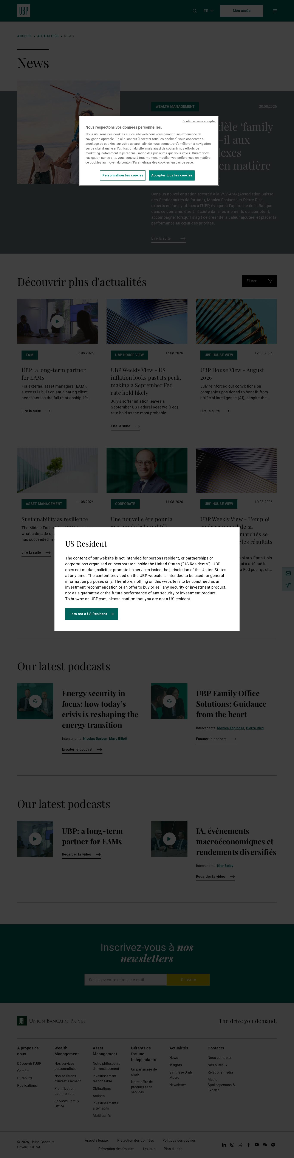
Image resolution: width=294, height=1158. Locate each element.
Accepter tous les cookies (171, 175)
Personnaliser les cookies (122, 175)
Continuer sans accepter (199, 121)
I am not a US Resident (88, 614)
